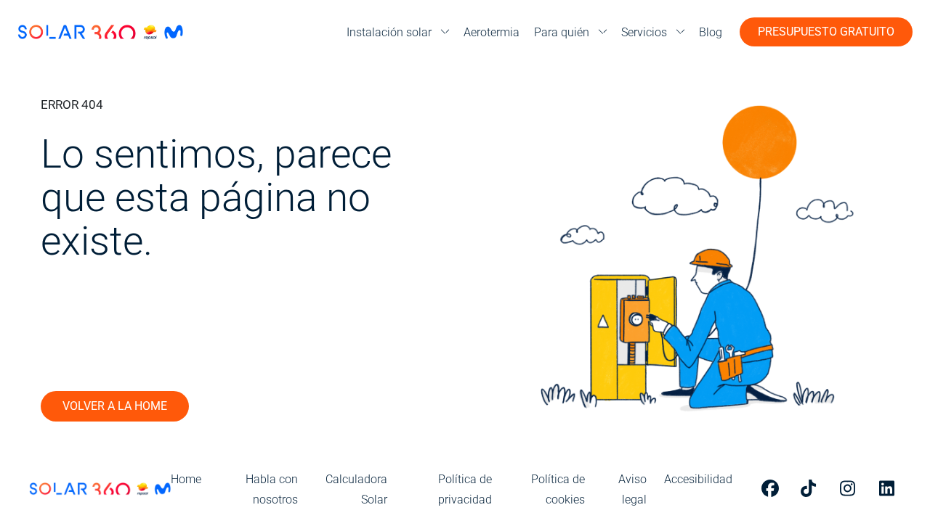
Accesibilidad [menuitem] (698, 479)
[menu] (398, 32)
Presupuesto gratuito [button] (826, 31)
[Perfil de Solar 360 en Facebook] (772, 488)
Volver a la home (114, 406)
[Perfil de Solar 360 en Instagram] (851, 488)
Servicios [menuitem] (644, 32)
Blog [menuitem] (710, 32)
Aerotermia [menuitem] (491, 32)
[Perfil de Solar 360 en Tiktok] (811, 488)
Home (186, 479)
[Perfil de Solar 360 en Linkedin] (890, 488)
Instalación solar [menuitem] (389, 32)
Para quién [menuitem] (561, 32)
